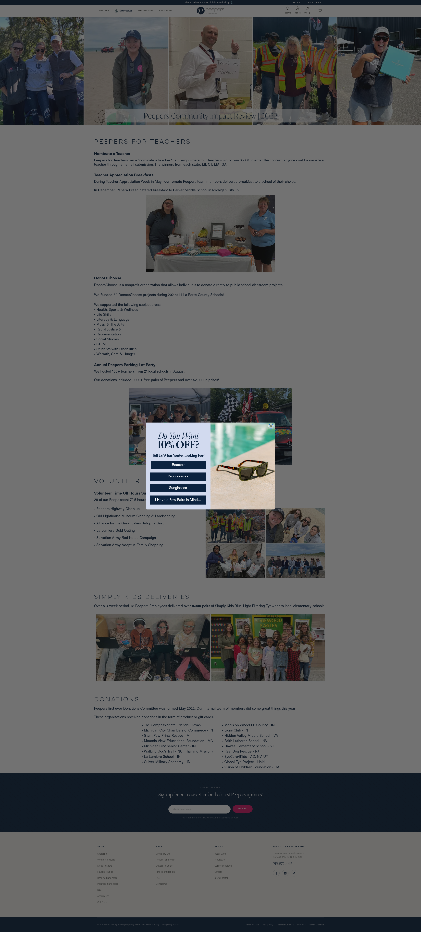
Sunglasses (178, 488)
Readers (178, 465)
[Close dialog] (271, 426)
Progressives (178, 476)
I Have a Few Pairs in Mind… (178, 500)
